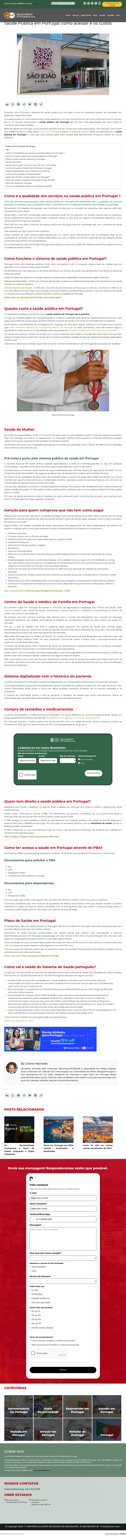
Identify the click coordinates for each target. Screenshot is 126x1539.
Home (68, 15)
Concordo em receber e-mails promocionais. (53, 1340)
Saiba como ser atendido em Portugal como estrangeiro (32, 297)
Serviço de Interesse (40, 1276)
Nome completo (38, 1204)
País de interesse (68, 756)
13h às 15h (36, 1319)
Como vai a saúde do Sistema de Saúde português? (29, 186)
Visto (82, 763)
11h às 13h (36, 1315)
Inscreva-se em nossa (112, 4)
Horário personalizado (42, 1328)
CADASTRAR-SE (93, 773)
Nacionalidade (86, 759)
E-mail (42, 756)
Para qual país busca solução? (46, 1253)
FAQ (117, 15)
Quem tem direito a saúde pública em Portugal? (28, 177)
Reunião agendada (41, 1302)
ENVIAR (63, 1370)
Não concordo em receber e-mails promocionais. (55, 1345)
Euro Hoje (36, 3)
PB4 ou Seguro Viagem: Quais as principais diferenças (31, 836)
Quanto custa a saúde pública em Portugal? (26, 159)
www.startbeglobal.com (42, 1470)
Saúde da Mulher (13, 162)
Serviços (75, 15)
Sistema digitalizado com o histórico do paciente (28, 171)
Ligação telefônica (40, 1298)
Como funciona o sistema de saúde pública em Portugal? (31, 156)
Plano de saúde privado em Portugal (40, 956)
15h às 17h (36, 1323)
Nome (21, 756)
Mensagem (36, 1225)
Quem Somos (86, 15)
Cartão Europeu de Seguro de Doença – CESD (47, 591)
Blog (95, 15)
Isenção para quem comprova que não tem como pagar (31, 165)
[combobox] (34, 1219)
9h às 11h (36, 1311)
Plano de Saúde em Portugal (19, 183)
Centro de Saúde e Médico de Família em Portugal (28, 168)
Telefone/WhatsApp (40, 1214)
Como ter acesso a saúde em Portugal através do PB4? (31, 180)
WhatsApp (37, 1294)
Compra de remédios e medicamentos (23, 174)
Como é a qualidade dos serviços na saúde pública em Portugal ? (35, 153)
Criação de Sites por (115, 1534)
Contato (102, 15)
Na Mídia (111, 15)
